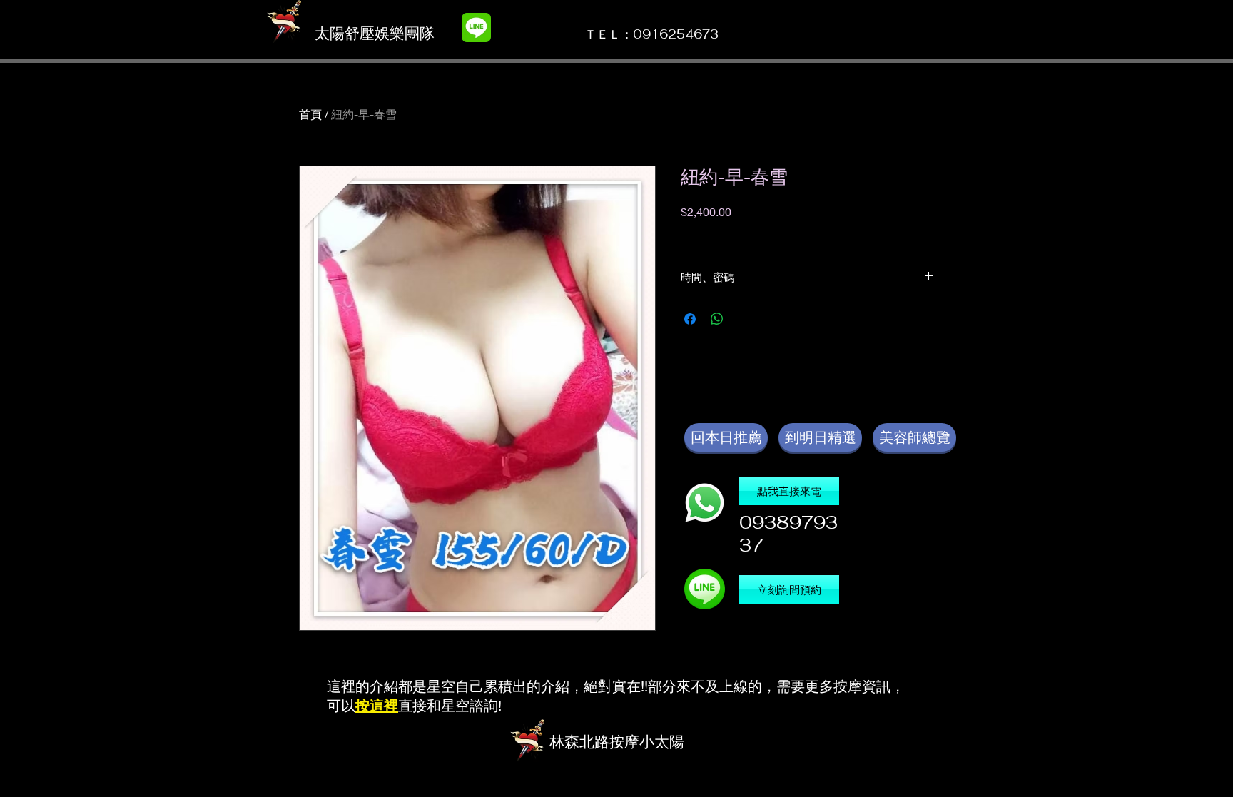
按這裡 (376, 705)
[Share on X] (744, 319)
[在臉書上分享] (690, 319)
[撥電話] (704, 502)
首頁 (310, 114)
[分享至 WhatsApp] (717, 319)
